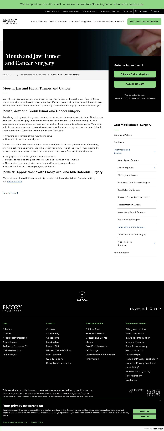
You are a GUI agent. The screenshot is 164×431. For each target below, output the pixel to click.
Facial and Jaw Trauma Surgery (133, 182)
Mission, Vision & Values (59, 350)
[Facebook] (146, 308)
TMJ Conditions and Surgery (131, 234)
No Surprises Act (135, 350)
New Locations (54, 354)
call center (136, 95)
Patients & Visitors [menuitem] (103, 21)
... (14, 74)
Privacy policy (37, 422)
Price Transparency (136, 346)
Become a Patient (123, 135)
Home (6, 74)
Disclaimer (131, 379)
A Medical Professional (15, 337)
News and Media (94, 323)
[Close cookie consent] (160, 401)
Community (52, 333)
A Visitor (7, 333)
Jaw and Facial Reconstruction (133, 197)
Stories (89, 341)
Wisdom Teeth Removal (124, 243)
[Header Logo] (10, 22)
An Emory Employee (13, 346)
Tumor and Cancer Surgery (131, 227)
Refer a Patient (10, 193)
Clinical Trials (93, 329)
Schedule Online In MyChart (135, 74)
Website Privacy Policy (138, 371)
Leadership (52, 341)
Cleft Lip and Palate (127, 175)
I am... (6, 323)
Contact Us (52, 337)
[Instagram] (155, 308)
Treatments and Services (33, 74)
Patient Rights (133, 354)
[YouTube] (150, 308)
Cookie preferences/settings (15, 422)
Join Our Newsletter (97, 346)
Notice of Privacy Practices (140, 358)
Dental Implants (125, 167)
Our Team (119, 142)
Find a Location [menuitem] (58, 21)
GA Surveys (92, 350)
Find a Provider (121, 252)
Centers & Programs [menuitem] (80, 21)
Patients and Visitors (136, 323)
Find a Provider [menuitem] (39, 21)
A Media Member (12, 350)
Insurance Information (138, 337)
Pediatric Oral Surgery (128, 219)
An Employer (10, 354)
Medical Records (135, 341)
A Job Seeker (10, 341)
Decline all (144, 417)
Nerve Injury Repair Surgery (131, 212)
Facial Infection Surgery (129, 204)
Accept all (144, 411)
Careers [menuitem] (119, 21)
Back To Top (82, 300)
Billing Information (136, 329)
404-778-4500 (14, 181)
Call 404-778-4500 (135, 84)
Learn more (136, 4)
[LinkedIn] (159, 308)
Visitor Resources (135, 333)
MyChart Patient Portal (144, 21)
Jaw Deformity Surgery (128, 190)
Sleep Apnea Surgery (128, 160)
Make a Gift (52, 346)
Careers (50, 329)
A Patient (8, 329)
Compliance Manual (57, 363)
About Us (50, 323)
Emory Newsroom (95, 333)
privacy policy (132, 98)
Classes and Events (96, 337)
